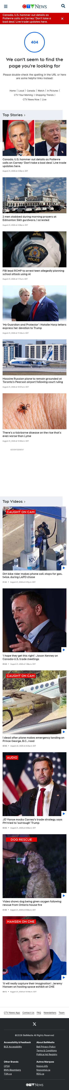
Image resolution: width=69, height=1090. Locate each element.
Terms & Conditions (46, 1050)
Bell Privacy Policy (46, 1046)
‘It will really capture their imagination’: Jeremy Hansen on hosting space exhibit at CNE (32, 985)
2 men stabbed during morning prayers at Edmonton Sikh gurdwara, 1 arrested (29, 218)
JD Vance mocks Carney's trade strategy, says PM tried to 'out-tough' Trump (32, 821)
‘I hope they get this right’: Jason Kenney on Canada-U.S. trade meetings (30, 657)
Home (13, 90)
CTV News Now (31, 99)
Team (62, 1012)
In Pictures (52, 90)
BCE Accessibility (13, 1046)
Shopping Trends (45, 95)
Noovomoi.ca (43, 1069)
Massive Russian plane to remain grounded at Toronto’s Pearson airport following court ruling (33, 380)
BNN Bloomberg (12, 1069)
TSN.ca (8, 1073)
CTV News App (12, 1012)
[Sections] (6, 6)
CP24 (7, 1066)
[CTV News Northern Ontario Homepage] (34, 6)
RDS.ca (40, 1073)
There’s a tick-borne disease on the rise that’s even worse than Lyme (32, 434)
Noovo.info (42, 1066)
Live (44, 99)
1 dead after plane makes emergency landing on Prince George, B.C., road (33, 739)
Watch (41, 90)
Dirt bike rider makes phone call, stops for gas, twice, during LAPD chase (32, 575)
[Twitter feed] (34, 1024)
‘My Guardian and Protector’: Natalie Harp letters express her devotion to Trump (34, 326)
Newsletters (50, 1012)
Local (21, 90)
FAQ (39, 1012)
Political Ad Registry (46, 1054)
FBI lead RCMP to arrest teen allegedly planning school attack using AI (33, 272)
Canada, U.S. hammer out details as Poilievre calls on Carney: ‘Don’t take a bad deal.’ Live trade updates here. (34, 163)
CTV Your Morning (23, 95)
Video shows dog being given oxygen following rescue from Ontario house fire (32, 903)
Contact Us (28, 1012)
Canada (31, 90)
